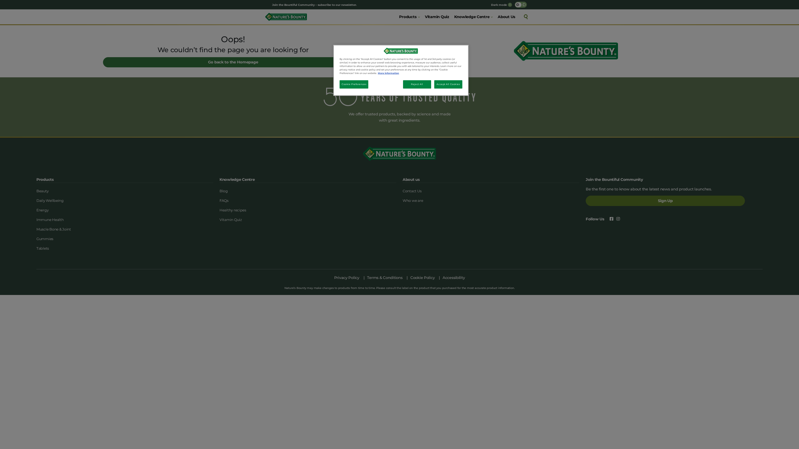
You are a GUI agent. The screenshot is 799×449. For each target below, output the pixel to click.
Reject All (417, 84)
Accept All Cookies (448, 84)
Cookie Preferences (354, 84)
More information (388, 73)
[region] (401, 70)
